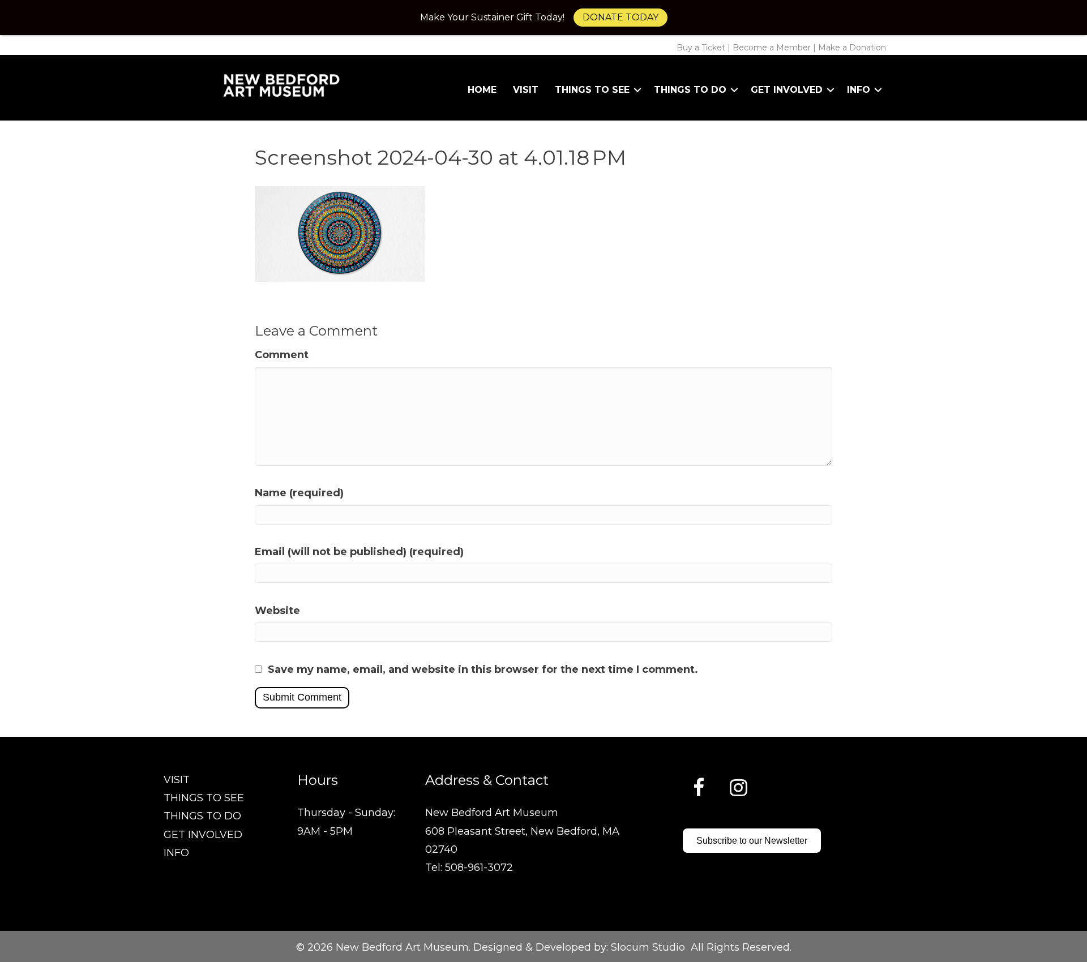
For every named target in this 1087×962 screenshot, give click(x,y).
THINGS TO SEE (204, 798)
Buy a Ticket (701, 47)
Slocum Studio (648, 947)
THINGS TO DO (202, 816)
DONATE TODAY (620, 17)
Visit (525, 89)
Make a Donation (852, 47)
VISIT (177, 780)
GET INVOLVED (203, 834)
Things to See (592, 89)
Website (277, 610)
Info (858, 89)
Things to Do (690, 89)
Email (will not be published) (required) (359, 552)
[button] (637, 90)
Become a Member (772, 47)
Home (482, 89)
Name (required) (299, 493)
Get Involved (787, 89)
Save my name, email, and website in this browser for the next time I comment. (483, 669)
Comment (282, 355)
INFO (176, 853)
